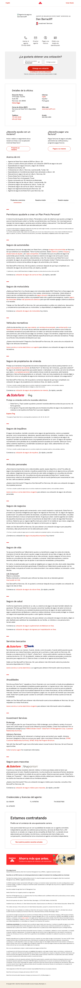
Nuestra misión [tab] (40, 200)
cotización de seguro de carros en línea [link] (29, 275)
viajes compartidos (32, 254)
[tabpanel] (40, 105)
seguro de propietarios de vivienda (17, 368)
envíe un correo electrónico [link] (21, 668)
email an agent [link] (16, 750)
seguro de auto (42, 295)
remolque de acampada (47, 327)
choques (66, 251)
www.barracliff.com (48, 109)
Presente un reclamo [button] (15, 148)
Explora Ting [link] (10, 413)
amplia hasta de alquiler (14, 254)
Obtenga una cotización (40, 68)
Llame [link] (8, 347)
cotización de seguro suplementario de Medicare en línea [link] (35, 626)
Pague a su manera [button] (59, 149)
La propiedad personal (21, 372)
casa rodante (31, 327)
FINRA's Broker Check (33, 728)
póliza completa (25, 918)
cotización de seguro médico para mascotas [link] (30, 788)
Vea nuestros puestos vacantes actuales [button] (28, 842)
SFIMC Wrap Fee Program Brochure (42, 740)
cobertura (54, 251)
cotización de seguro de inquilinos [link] (27, 452)
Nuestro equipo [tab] (63, 200)
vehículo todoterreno (13, 329)
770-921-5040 (16, 117)
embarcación (63, 327)
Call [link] (7, 750)
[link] (35, 41)
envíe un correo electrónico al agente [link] (24, 492)
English (8, 3)
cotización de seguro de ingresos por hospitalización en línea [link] (36, 629)
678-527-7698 (16, 119)
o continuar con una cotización (40, 72)
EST (25, 107)
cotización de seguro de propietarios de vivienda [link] (32, 390)
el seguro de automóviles (57, 249)
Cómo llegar (16, 103)
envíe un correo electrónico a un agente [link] (25, 347)
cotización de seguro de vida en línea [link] (28, 589)
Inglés (44, 96)
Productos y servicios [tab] (18, 200)
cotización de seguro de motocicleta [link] (28, 311)
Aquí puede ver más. (13, 580)
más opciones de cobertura (31, 299)
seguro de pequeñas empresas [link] (35, 535)
